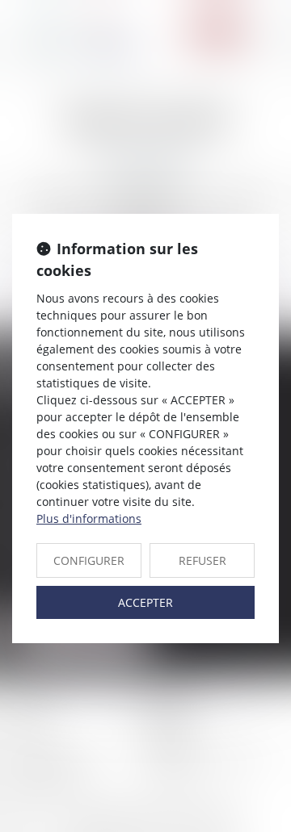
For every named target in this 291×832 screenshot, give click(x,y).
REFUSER (202, 560)
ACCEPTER (145, 602)
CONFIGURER (88, 560)
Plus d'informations (88, 518)
